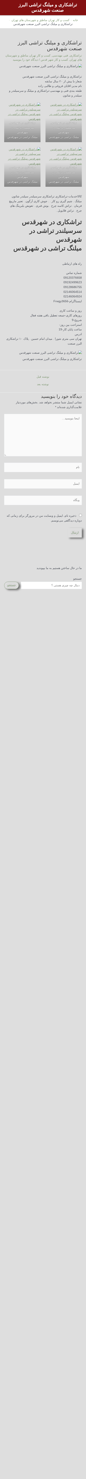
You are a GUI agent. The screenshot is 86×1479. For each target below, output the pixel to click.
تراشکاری (76, 55)
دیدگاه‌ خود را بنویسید (25, 59)
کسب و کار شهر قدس (54, 59)
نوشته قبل (43, 376)
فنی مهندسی (60, 55)
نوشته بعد (43, 384)
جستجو (77, 578)
